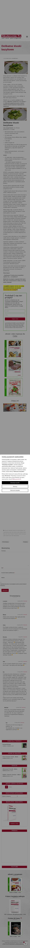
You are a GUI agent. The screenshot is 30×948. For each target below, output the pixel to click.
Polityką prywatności (16, 479)
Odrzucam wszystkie (15, 490)
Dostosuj (15, 486)
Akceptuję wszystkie (15, 482)
